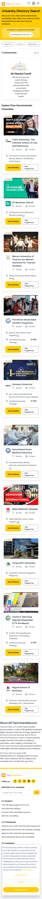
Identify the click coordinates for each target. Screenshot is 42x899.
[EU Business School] (8, 203)
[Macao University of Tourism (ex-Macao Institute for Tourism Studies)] (8, 257)
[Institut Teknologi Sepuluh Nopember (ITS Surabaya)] (8, 618)
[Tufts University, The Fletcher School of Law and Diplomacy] (8, 141)
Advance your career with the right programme (21, 826)
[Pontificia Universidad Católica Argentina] (8, 321)
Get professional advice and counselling (18, 837)
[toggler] (38, 3)
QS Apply (13, 746)
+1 (13, 278)
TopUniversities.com (8, 727)
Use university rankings (11, 808)
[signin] (34, 3)
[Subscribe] (37, 792)
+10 (17, 522)
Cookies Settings (21, 875)
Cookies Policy (27, 870)
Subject (20, 44)
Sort (35, 53)
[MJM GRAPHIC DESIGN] (8, 510)
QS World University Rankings (12, 735)
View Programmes (29, 167)
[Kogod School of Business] (8, 688)
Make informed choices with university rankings (21, 830)
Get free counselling (10, 816)
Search (7, 44)
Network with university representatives (18, 833)
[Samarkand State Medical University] (8, 450)
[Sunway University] (8, 385)
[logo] (11, 3)
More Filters (33, 44)
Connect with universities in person (16, 812)
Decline (21, 882)
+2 (10, 468)
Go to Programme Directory (20, 35)
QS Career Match (7, 753)
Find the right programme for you (15, 805)
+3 (23, 215)
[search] (29, 3)
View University (13, 167)
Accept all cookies (21, 890)
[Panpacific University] (8, 564)
